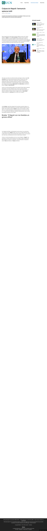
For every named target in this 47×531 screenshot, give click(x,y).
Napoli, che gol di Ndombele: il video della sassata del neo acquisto (41, 35)
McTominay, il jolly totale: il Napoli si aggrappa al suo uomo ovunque (40, 24)
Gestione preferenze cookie (43, 530)
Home (22, 2)
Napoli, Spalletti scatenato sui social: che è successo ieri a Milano (40, 51)
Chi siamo (16, 529)
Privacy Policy (25, 529)
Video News (42, 2)
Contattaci (30, 524)
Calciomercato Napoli (34, 2)
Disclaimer (30, 529)
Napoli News (26, 2)
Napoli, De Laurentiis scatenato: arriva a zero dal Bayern (41, 45)
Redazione (20, 529)
